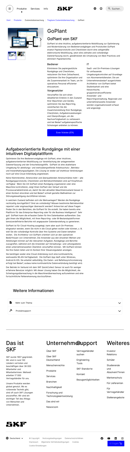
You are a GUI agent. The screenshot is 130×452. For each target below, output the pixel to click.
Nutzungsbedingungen (52, 438)
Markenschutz (114, 377)
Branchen (51, 381)
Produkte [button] (22, 8)
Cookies (75, 442)
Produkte (17, 20)
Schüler (111, 360)
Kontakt (81, 374)
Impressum (33, 442)
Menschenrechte (55, 365)
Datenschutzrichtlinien (74, 438)
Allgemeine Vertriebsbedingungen (55, 442)
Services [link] (35, 8)
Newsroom (52, 407)
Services (50, 376)
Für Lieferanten (115, 383)
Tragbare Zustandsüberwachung (61, 20)
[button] (94, 8)
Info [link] (46, 8)
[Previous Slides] (10, 39)
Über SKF (51, 351)
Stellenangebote (115, 397)
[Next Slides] (40, 39)
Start (8, 20)
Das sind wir (52, 401)
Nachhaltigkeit (54, 387)
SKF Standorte (84, 368)
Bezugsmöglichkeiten (88, 379)
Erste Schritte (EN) (65, 132)
